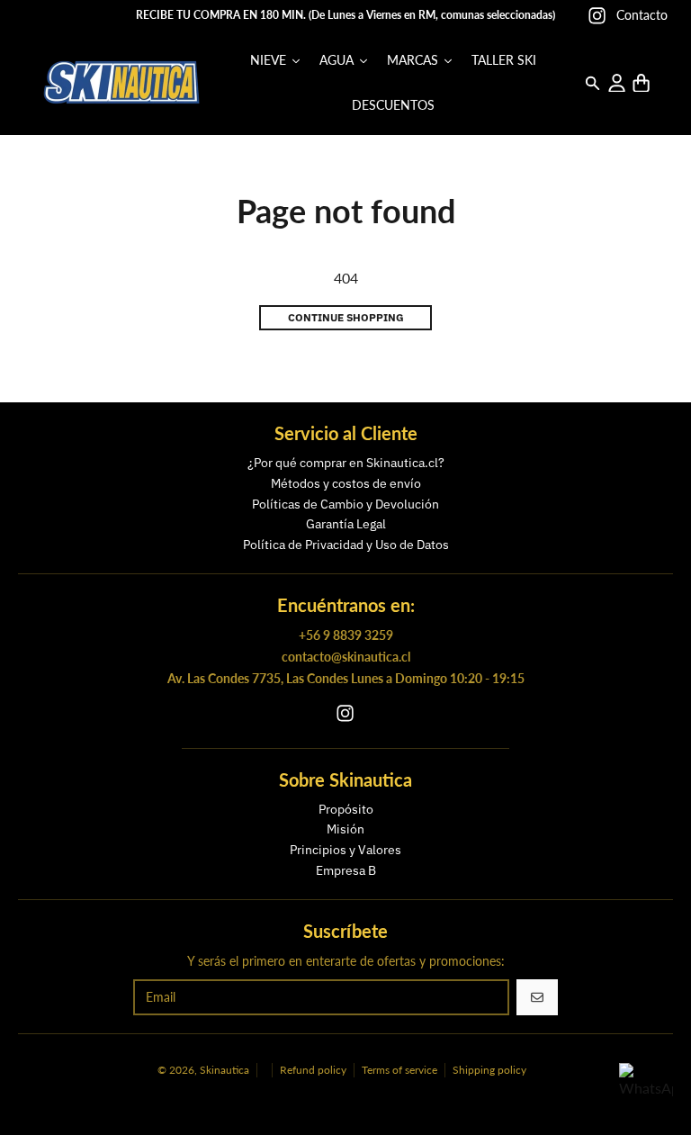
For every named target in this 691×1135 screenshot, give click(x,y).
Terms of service (399, 1069)
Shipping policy (489, 1069)
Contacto (642, 15)
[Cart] (641, 83)
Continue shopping (346, 317)
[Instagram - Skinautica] (597, 15)
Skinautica (224, 1069)
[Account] (616, 83)
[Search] (592, 83)
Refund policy (313, 1069)
